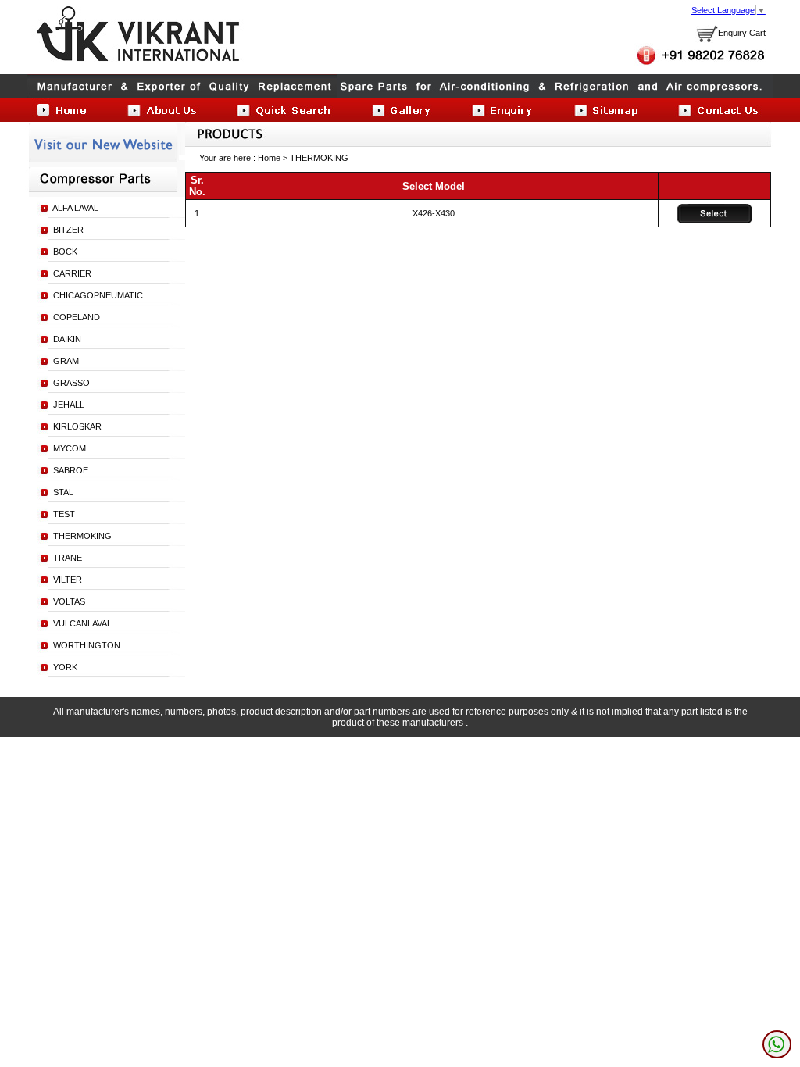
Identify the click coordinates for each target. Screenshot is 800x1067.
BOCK (65, 251)
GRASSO (71, 382)
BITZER (68, 229)
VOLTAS (69, 601)
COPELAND (76, 317)
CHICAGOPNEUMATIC (98, 295)
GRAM (66, 361)
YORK (65, 667)
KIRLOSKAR (77, 426)
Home (269, 157)
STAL (63, 492)
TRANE (67, 557)
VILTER (67, 579)
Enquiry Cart (742, 32)
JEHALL (68, 404)
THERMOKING (82, 536)
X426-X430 (433, 213)
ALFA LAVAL (75, 207)
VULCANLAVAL (82, 623)
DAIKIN (67, 339)
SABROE (70, 470)
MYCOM (69, 448)
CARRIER (72, 273)
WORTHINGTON (86, 645)
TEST (64, 514)
